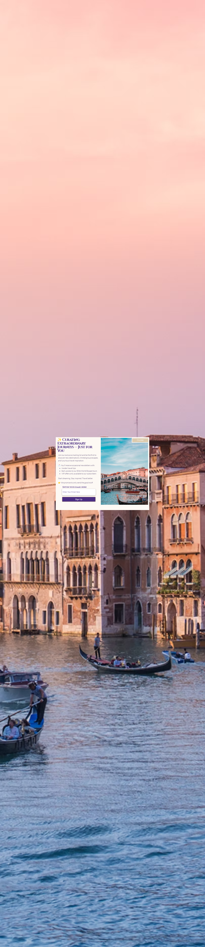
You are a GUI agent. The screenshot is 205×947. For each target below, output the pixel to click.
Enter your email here (75, 487)
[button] (140, 440)
